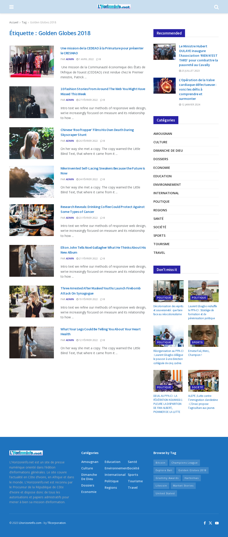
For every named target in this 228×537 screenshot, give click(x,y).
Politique (161, 201)
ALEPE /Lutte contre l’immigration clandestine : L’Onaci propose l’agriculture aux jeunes (203, 402)
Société (159, 227)
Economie (161, 168)
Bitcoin (160, 462)
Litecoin (161, 485)
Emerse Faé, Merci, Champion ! (198, 353)
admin (70, 59)
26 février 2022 (88, 140)
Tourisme (161, 244)
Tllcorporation (56, 523)
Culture (160, 142)
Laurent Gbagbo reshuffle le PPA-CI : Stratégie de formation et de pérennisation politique (202, 312)
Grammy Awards (167, 478)
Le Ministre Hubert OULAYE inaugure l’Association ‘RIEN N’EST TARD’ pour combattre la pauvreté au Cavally (198, 55)
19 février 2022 (88, 299)
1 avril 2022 (86, 59)
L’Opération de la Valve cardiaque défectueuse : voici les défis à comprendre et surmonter (197, 89)
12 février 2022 (88, 340)
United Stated (165, 493)
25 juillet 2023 (190, 70)
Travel (159, 252)
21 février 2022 (88, 258)
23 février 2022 (88, 217)
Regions (160, 210)
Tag (24, 22)
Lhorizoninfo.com (30, 523)
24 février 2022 (88, 179)
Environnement (167, 184)
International (166, 193)
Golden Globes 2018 (43, 22)
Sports (159, 235)
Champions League (184, 462)
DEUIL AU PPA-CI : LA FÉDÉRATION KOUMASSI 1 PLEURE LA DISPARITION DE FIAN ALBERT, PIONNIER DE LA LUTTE (168, 404)
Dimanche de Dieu (168, 150)
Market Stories (183, 485)
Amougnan (162, 133)
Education (162, 176)
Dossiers (160, 159)
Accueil (13, 22)
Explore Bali (164, 470)
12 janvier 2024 (190, 104)
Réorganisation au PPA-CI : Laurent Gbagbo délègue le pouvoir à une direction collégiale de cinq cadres (168, 357)
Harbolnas (192, 478)
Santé (158, 218)
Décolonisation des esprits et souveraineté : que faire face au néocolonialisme (168, 310)
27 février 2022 (88, 99)
